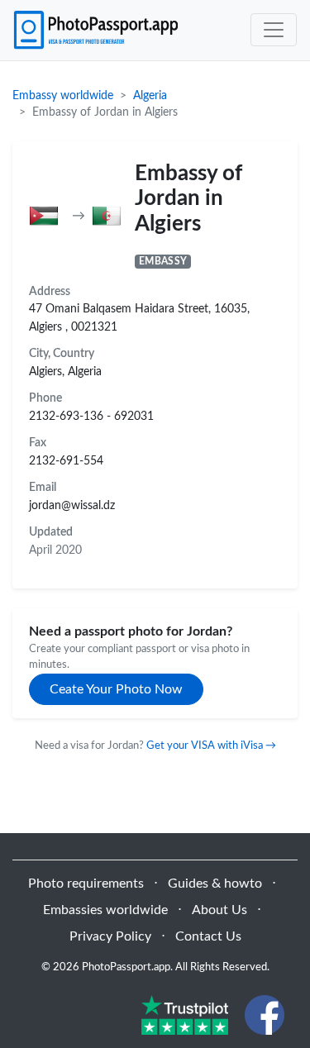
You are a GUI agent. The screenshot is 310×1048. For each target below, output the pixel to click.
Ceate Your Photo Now (116, 689)
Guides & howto (215, 883)
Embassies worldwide (105, 910)
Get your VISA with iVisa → (211, 745)
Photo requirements (86, 883)
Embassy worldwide (62, 96)
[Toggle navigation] (273, 29)
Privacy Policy (110, 936)
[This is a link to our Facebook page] (264, 1014)
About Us (219, 910)
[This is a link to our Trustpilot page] (184, 1014)
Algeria (150, 96)
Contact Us (208, 936)
